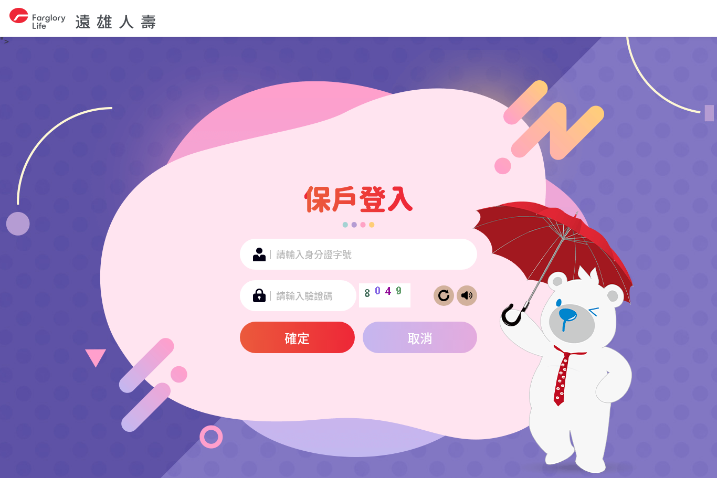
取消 (420, 337)
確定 (297, 337)
